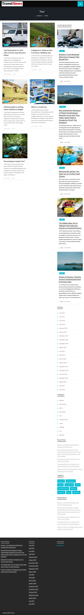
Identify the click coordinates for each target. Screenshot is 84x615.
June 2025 (62, 320)
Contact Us (60, 545)
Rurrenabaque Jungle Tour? (14, 161)
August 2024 (62, 347)
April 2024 (62, 355)
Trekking (62, 106)
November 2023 (63, 370)
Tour (6, 44)
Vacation (61, 435)
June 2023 (62, 389)
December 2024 (63, 336)
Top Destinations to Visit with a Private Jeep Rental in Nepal (15, 52)
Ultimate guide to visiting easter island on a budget (13, 108)
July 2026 (62, 313)
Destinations (62, 404)
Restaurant (62, 412)
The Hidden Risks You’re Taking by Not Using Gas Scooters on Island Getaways (70, 225)
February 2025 (63, 328)
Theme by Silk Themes (8, 613)
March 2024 (62, 359)
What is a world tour (39, 107)
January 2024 (63, 362)
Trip (60, 431)
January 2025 (63, 332)
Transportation (63, 419)
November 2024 (63, 339)
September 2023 (63, 378)
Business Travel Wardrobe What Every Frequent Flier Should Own (69, 56)
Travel (62, 50)
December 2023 (63, 366)
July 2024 (62, 351)
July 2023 (62, 385)
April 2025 (62, 324)
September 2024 (63, 343)
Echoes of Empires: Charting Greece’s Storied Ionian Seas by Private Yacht (70, 279)
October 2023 (63, 374)
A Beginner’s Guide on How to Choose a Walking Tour (41, 51)
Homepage (39, 15)
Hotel (60, 408)
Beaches (61, 400)
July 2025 (62, 316)
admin (14, 74)
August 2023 (62, 382)
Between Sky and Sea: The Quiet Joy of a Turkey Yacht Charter (69, 173)
